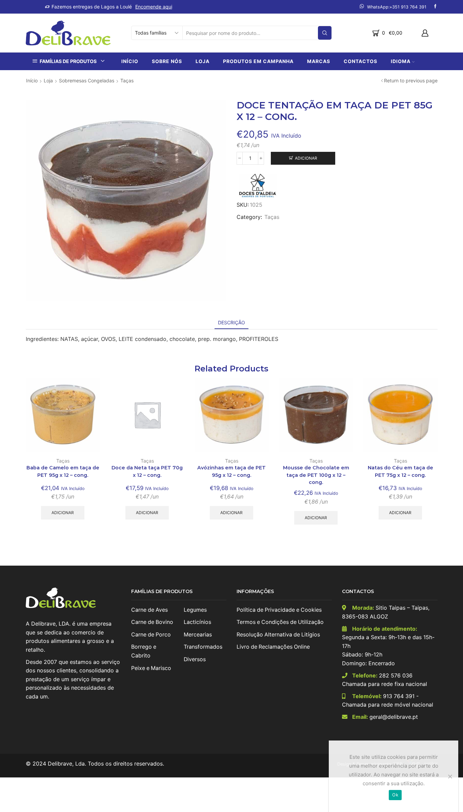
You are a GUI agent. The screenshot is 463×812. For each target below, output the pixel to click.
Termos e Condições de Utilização (280, 622)
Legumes (195, 610)
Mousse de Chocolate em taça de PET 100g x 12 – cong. (316, 475)
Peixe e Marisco (151, 668)
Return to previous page (411, 80)
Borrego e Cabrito (143, 651)
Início (129, 61)
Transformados (203, 647)
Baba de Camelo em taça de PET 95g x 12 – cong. (62, 471)
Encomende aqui (153, 6)
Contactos (360, 61)
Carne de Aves (149, 610)
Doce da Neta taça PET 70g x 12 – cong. (147, 471)
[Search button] (324, 33)
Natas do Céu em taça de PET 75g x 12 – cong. (400, 471)
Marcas (318, 61)
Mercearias (198, 634)
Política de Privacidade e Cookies (279, 610)
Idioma (400, 61)
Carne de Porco (151, 634)
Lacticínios (197, 622)
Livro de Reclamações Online (273, 647)
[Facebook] (435, 6)
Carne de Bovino (152, 622)
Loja (202, 61)
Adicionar (306, 158)
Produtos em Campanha (258, 61)
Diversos (195, 659)
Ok (395, 794)
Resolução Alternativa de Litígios (278, 634)
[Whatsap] (393, 6)
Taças (127, 80)
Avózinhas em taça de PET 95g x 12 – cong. (231, 471)
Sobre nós (167, 61)
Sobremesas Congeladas (86, 80)
